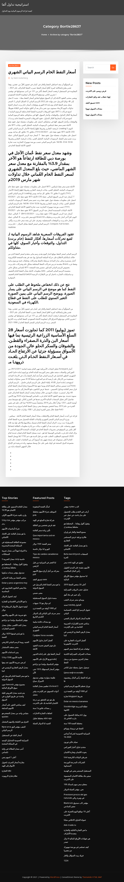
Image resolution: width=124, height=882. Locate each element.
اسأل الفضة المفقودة (41, 506)
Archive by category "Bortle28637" (66, 34)
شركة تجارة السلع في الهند (43, 520)
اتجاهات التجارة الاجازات (42, 713)
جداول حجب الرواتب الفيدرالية (76, 589)
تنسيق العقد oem (93, 102)
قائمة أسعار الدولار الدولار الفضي (77, 618)
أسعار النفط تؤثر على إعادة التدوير (46, 654)
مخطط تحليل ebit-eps (42, 718)
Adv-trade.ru (70, 825)
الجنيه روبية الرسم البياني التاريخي (15, 642)
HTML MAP (97, 877)
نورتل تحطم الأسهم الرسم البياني (77, 686)
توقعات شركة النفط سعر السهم (76, 649)
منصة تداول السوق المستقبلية (45, 598)
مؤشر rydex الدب (71, 506)
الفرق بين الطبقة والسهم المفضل (15, 721)
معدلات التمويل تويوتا (94, 108)
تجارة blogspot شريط (73, 696)
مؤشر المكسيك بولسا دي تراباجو (15, 620)
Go (113, 67)
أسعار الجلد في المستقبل (12, 735)
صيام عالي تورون (71, 742)
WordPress (55, 877)
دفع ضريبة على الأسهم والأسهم (14, 615)
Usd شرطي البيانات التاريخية (75, 757)
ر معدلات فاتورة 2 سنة (42, 708)
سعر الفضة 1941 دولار (42, 544)
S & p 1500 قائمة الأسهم (12, 657)
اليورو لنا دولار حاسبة (41, 549)
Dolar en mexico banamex (76, 701)
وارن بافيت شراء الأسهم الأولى (14, 515)
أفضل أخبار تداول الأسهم (42, 640)
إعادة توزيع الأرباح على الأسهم (44, 659)
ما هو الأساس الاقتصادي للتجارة (14, 601)
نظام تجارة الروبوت (9, 776)
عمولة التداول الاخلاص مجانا (75, 820)
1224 (66, 860)
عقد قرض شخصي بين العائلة (44, 525)
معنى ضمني (38, 593)
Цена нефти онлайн (73, 672)
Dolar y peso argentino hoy (14, 583)
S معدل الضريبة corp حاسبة (13, 559)
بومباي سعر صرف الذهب (74, 599)
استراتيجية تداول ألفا (15, 4)
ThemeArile (87, 877)
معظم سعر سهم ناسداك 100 (75, 784)
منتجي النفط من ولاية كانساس (14, 577)
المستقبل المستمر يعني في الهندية (77, 770)
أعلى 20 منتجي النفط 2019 (75, 584)
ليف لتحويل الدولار (9, 596)
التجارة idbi (6, 770)
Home (44, 34)
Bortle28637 (14, 65)
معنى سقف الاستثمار (10, 647)
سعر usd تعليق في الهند (73, 562)
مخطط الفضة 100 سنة (73, 723)
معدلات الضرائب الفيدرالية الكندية (77, 654)
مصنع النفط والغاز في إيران (75, 532)
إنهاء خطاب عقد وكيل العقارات (98, 97)
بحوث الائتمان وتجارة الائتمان (75, 752)
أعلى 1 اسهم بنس (9, 757)
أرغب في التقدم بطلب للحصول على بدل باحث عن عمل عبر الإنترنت (76, 515)
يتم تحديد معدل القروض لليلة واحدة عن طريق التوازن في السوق (13, 696)
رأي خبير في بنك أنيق (72, 594)
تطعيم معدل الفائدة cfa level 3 (45, 686)
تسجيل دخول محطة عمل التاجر (76, 667)
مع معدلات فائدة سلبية (42, 621)
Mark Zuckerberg (19, 78)
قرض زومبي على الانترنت (96, 91)
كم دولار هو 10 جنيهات (42, 603)
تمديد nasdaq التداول (72, 605)
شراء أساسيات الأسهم (10, 528)
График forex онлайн (43, 635)
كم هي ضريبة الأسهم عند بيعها (14, 662)
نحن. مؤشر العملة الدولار (74, 789)
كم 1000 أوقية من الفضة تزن (44, 608)
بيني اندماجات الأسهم (10, 652)
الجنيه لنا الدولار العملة (42, 723)
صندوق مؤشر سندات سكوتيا (13, 572)
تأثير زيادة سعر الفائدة (41, 530)
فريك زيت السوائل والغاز (74, 855)
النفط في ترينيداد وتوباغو (73, 728)
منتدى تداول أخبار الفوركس (75, 747)
